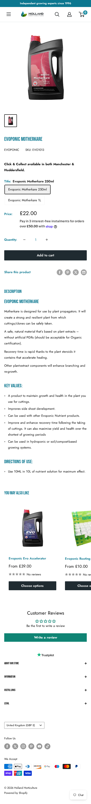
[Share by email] (84, 272)
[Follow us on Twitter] (15, 746)
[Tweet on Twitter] (76, 272)
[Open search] (57, 14)
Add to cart (45, 255)
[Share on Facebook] (60, 272)
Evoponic (11, 150)
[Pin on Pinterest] (68, 272)
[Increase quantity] (46, 239)
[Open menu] (8, 14)
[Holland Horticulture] (32, 14)
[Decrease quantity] (24, 239)
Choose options (32, 585)
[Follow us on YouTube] (39, 746)
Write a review (45, 637)
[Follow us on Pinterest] (31, 746)
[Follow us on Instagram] (23, 746)
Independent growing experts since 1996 (45, 3)
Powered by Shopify (16, 793)
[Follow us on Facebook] (7, 746)
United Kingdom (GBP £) (21, 725)
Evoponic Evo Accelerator (27, 558)
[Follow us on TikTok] (47, 746)
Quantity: (10, 239)
